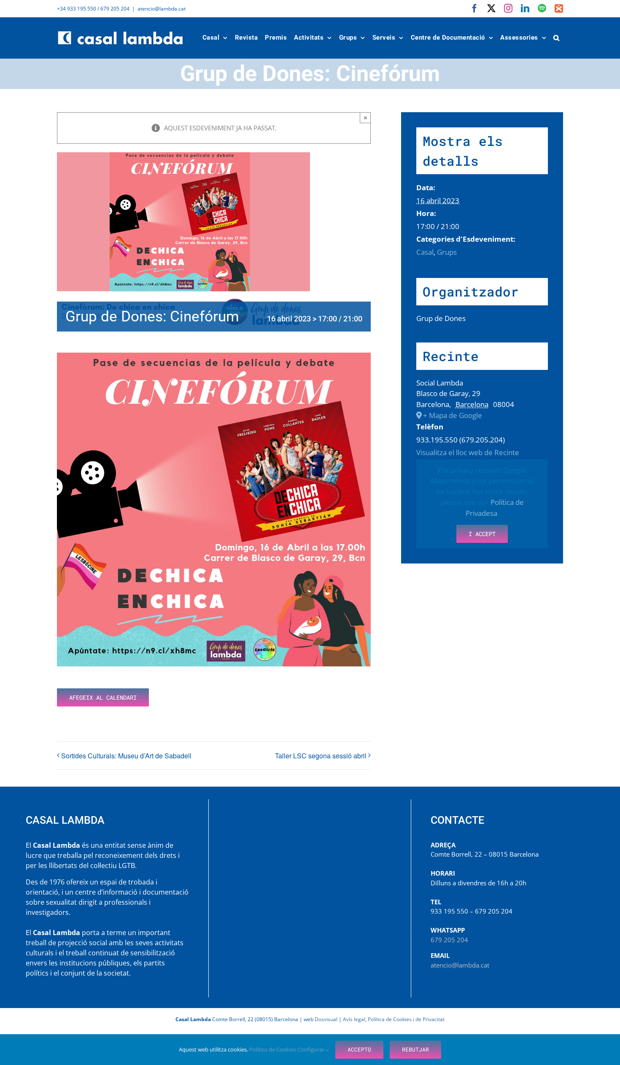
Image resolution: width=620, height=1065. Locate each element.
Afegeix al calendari (103, 697)
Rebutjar (415, 1049)
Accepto (359, 1049)
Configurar (311, 1049)
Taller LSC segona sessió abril (321, 755)
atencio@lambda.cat (161, 8)
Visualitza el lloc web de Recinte (467, 452)
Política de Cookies (273, 1049)
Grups (447, 252)
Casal (425, 252)
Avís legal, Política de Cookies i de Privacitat (394, 1019)
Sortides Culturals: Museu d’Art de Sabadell (126, 755)
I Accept (482, 534)
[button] (556, 37)
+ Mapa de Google (452, 415)
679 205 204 (449, 940)
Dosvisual (326, 1019)
